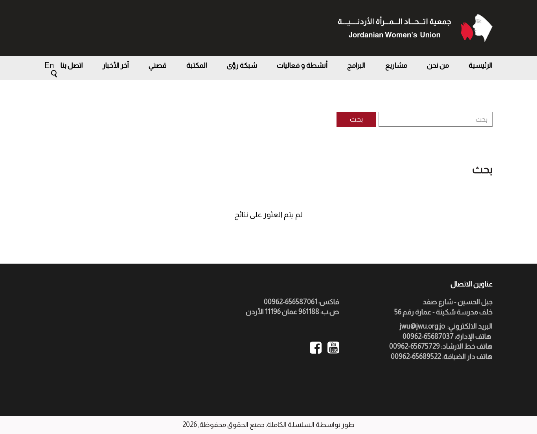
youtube (333, 348)
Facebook (316, 348)
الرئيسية (481, 65)
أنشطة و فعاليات (302, 65)
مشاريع (396, 65)
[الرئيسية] (415, 28)
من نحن (438, 65)
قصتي (158, 65)
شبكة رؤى (242, 65)
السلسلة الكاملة (290, 424)
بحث (356, 119)
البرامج (356, 65)
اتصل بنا (72, 65)
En (49, 65)
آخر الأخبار (116, 65)
